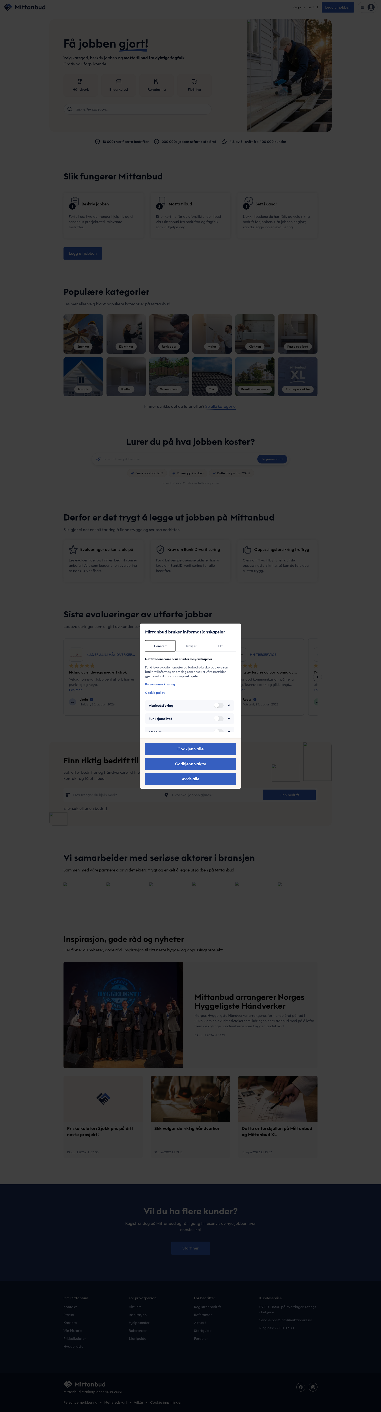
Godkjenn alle (190, 748)
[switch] (219, 705)
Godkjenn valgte (190, 763)
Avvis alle (190, 778)
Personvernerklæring (160, 684)
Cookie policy (155, 692)
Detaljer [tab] (190, 646)
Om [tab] (220, 646)
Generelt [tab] (160, 646)
